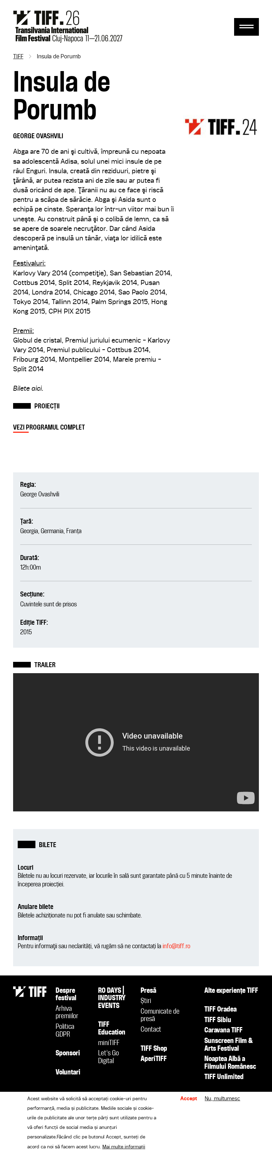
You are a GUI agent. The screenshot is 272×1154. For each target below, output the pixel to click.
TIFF (18, 56)
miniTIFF (108, 1043)
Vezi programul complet (49, 428)
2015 (26, 632)
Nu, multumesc (222, 1098)
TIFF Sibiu (217, 1020)
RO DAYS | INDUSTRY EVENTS (112, 998)
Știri (146, 1001)
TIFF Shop (154, 1049)
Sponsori (68, 1053)
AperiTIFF (154, 1059)
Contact (151, 1030)
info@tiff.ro (176, 946)
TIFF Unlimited (224, 1077)
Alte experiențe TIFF (231, 991)
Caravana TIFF (223, 1030)
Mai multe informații (123, 1147)
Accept (188, 1098)
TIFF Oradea (220, 1010)
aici (37, 389)
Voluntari (68, 1073)
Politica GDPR (65, 1031)
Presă (148, 991)
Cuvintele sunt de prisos (48, 604)
